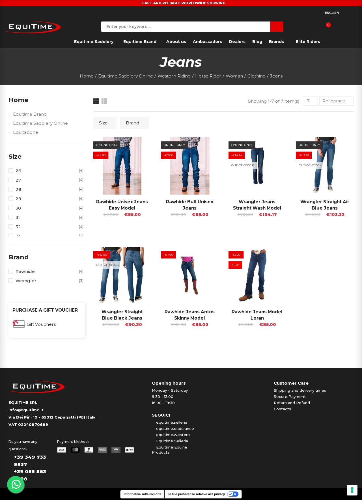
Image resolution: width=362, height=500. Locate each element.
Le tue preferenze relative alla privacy (196, 494)
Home (18, 100)
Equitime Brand (30, 114)
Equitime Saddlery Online (40, 123)
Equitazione (25, 132)
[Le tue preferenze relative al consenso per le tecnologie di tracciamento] (352, 490)
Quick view (137, 147)
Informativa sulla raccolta (142, 494)
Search (276, 26)
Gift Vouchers (41, 324)
